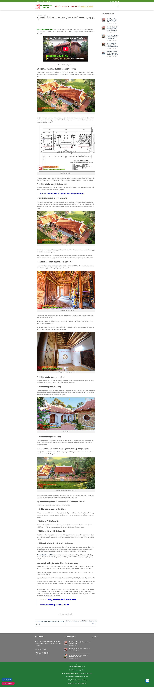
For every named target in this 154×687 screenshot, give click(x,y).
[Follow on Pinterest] (116, 1)
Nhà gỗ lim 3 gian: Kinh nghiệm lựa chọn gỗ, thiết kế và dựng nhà (112, 28)
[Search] (118, 6)
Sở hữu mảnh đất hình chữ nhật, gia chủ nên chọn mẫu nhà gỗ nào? (112, 53)
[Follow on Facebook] (110, 1)
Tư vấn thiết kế (75, 6)
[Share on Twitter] (63, 614)
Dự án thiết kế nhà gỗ (87, 6)
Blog (77, 664)
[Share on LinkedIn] (71, 614)
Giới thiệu (57, 6)
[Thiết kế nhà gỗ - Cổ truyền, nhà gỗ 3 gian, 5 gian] (44, 6)
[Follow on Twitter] (113, 1)
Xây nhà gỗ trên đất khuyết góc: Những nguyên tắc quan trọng (112, 45)
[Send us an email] (115, 1)
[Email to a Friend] (66, 614)
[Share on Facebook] (60, 614)
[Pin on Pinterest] (69, 614)
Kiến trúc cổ (65, 6)
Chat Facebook (7, 679)
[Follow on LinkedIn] (118, 1)
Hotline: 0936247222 (8, 683)
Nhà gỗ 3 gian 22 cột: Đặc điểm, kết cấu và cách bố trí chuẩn (112, 20)
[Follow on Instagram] (112, 1)
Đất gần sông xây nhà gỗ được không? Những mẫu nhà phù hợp (113, 37)
